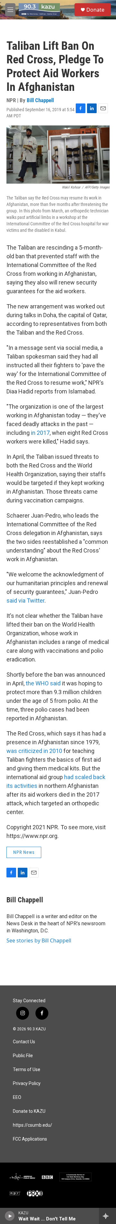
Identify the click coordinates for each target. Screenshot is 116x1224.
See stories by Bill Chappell (38, 940)
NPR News (23, 852)
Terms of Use (26, 1069)
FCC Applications (30, 1139)
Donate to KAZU (29, 1111)
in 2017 (40, 432)
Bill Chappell (40, 100)
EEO (17, 1097)
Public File (23, 1055)
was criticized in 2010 (34, 750)
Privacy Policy (27, 1083)
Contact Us (24, 1041)
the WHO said (43, 683)
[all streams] (107, 1216)
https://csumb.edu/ (32, 1125)
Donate (95, 10)
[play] (10, 1216)
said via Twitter (25, 600)
